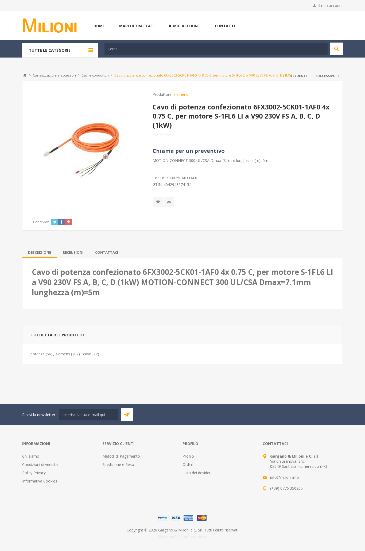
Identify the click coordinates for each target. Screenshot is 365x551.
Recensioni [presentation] (73, 252)
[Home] (25, 75)
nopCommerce (193, 536)
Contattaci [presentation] (106, 252)
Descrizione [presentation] (39, 252)
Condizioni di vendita (40, 464)
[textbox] (216, 49)
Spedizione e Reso (118, 464)
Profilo (188, 456)
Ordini (188, 464)
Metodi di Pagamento (121, 456)
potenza (37, 353)
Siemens (180, 94)
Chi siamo (30, 456)
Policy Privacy (34, 472)
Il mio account (330, 5)
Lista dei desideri (197, 472)
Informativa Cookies (39, 481)
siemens (63, 353)
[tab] (39, 252)
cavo (87, 353)
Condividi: (41, 221)
